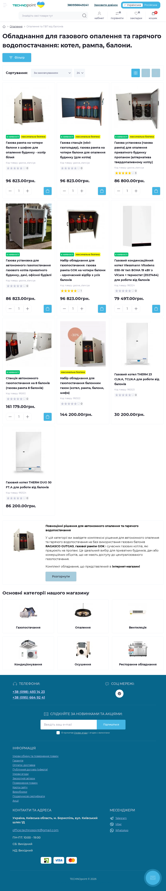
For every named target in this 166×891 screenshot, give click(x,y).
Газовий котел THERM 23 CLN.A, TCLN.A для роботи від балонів (136, 379)
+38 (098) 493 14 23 (29, 692)
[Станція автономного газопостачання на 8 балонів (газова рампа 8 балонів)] (29, 344)
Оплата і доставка (24, 765)
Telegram (121, 818)
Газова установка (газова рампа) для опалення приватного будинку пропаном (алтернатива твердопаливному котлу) (133, 152)
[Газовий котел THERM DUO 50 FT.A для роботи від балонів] (29, 452)
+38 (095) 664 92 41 (29, 697)
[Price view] (156, 73)
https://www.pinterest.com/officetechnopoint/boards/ (119, 694)
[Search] (84, 15)
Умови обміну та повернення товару (36, 756)
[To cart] (48, 191)
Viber (118, 824)
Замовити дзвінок (106, 4)
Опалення (16, 26)
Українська (134, 4)
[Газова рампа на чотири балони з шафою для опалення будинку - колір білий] (29, 109)
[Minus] (10, 191)
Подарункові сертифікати (29, 796)
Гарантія (18, 760)
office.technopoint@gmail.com (36, 830)
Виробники (20, 791)
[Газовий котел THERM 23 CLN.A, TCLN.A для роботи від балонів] (137, 344)
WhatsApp (121, 830)
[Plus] (27, 191)
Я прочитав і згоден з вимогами (85, 732)
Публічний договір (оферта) (30, 769)
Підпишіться (111, 724)
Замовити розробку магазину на (83, 882)
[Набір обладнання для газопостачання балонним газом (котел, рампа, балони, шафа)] (83, 344)
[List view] (146, 73)
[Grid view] (135, 73)
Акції (16, 800)
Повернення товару (25, 782)
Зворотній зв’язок (24, 778)
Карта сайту (20, 787)
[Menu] (5, 5)
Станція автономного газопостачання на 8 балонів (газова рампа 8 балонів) (28, 383)
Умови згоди (81, 732)
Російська (150, 4)
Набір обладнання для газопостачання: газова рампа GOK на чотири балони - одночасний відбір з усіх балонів (82, 270)
